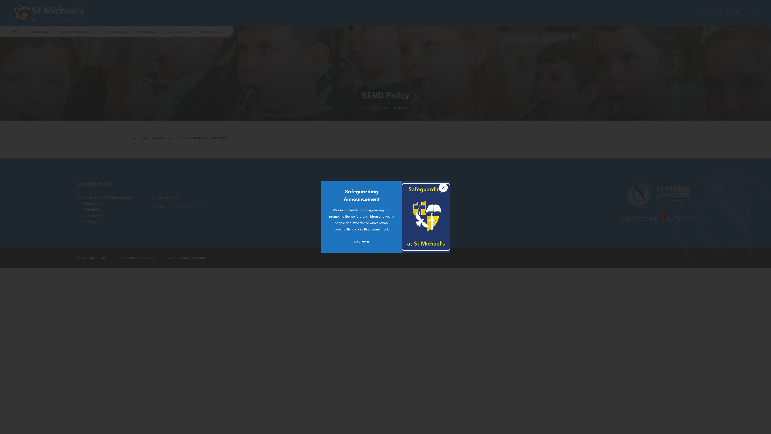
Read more (362, 241)
